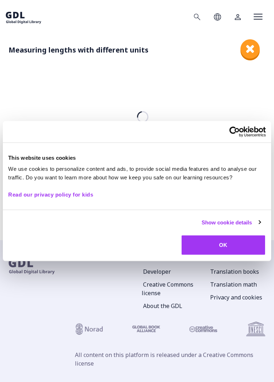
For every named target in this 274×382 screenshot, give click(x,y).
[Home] (23, 17)
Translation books (234, 272)
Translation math (233, 284)
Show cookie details (227, 222)
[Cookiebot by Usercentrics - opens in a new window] (234, 131)
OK (223, 245)
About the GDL (162, 306)
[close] (250, 49)
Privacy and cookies (236, 297)
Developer (157, 272)
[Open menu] (258, 16)
